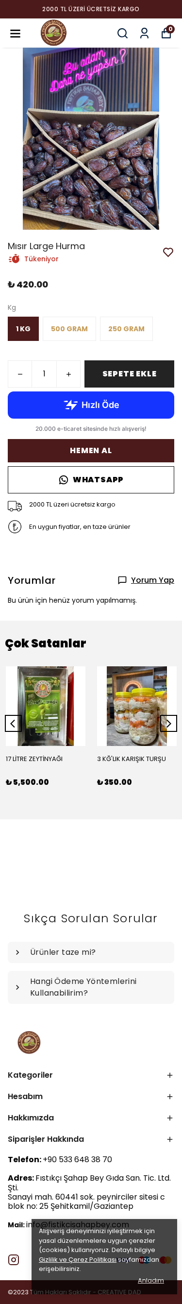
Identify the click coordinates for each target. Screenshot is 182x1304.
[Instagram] (13, 1260)
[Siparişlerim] (144, 33)
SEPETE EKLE (129, 373)
